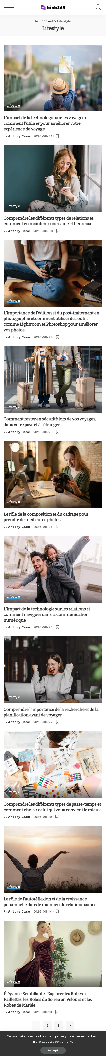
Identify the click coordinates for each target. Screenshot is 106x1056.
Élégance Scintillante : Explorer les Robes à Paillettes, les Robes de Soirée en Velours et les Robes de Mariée (48, 999)
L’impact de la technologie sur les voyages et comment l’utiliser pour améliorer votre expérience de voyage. (46, 123)
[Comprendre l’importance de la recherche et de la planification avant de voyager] (53, 669)
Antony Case (19, 136)
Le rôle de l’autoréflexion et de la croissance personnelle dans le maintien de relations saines (50, 901)
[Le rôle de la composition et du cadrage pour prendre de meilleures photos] (53, 474)
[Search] (97, 7)
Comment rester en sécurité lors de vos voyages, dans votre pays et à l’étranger (50, 422)
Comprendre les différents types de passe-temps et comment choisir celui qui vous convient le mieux (52, 807)
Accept (53, 1050)
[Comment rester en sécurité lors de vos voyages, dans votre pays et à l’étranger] (53, 379)
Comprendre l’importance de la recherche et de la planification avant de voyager (51, 712)
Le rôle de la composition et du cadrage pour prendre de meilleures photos (46, 517)
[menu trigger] (10, 7)
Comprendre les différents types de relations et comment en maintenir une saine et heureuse (48, 221)
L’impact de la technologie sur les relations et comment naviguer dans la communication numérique (47, 614)
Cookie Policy (63, 1041)
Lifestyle (13, 105)
